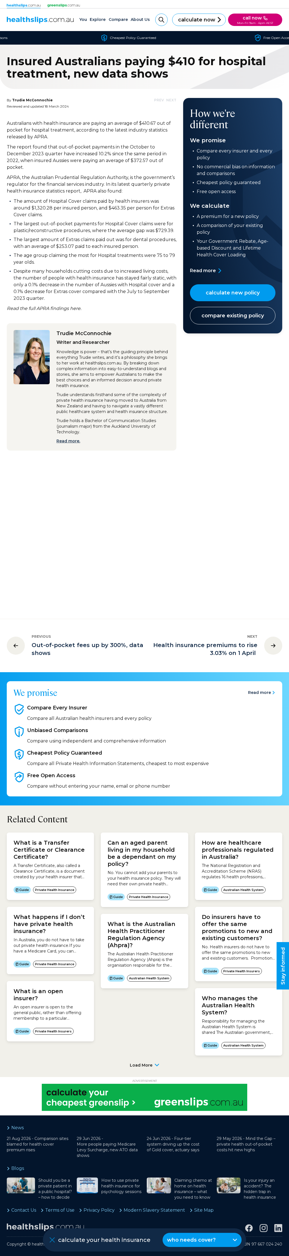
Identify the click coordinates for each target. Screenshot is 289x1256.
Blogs (17, 1168)
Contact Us (23, 1210)
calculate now (196, 20)
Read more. (68, 441)
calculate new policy (233, 293)
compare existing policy (233, 316)
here (75, 308)
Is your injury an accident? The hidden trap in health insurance (260, 1189)
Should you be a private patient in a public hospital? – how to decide (55, 1189)
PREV (159, 100)
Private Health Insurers (53, 1031)
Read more (203, 270)
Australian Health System (149, 978)
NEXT (171, 100)
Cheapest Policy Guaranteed (64, 753)
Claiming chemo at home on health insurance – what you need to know (193, 1189)
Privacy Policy (99, 1210)
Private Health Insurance (54, 890)
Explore (98, 19)
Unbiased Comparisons (57, 730)
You (83, 19)
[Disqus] (91, 530)
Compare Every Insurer (57, 708)
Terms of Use (60, 1210)
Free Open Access (51, 775)
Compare (118, 19)
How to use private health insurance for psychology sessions (121, 1186)
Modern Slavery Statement (154, 1210)
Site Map (204, 1210)
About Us (140, 19)
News (17, 1127)
